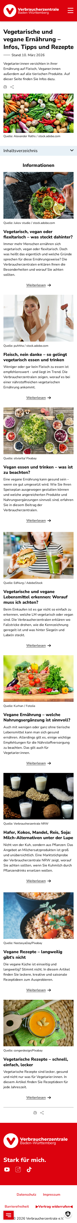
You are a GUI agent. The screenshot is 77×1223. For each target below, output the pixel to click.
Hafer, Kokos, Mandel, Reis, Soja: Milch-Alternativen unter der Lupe (38, 835)
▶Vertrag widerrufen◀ (54, 1206)
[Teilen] (12, 87)
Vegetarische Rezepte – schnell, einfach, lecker (35, 1061)
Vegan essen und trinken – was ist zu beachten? (38, 469)
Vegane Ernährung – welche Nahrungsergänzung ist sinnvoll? (36, 717)
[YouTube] (6, 1169)
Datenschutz (26, 1194)
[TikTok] (29, 1169)
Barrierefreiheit (17, 1206)
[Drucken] (5, 87)
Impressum (51, 1194)
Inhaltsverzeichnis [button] (20, 151)
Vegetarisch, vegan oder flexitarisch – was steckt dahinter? (38, 234)
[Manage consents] (68, 1214)
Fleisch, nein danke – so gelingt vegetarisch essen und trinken (35, 357)
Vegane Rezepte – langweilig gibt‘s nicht (32, 954)
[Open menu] (8, 1215)
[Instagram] (18, 1169)
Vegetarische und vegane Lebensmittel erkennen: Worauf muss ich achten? (35, 597)
